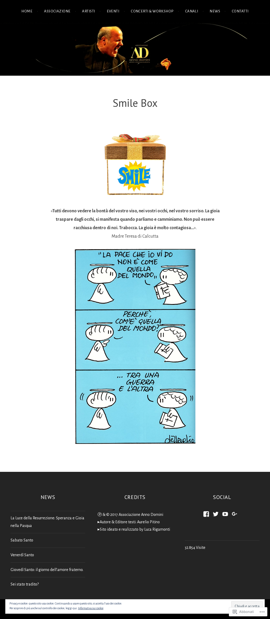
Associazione (57, 11)
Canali (191, 11)
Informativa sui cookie (90, 608)
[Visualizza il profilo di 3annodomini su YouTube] (225, 514)
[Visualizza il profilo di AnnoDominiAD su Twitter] (216, 514)
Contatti (240, 11)
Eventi (113, 11)
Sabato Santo (22, 540)
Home (26, 11)
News (215, 11)
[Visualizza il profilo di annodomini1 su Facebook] (206, 514)
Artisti (88, 11)
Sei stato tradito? (25, 584)
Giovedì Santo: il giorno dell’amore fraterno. (47, 570)
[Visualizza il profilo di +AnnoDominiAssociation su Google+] (235, 514)
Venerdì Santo (22, 555)
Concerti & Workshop (152, 11)
